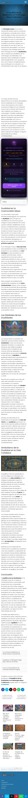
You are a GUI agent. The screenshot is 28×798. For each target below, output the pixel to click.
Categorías (4, 782)
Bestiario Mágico (17, 195)
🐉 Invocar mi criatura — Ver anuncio (14, 185)
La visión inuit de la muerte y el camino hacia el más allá (7, 697)
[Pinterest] (14, 689)
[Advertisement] (14, 82)
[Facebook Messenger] (7, 689)
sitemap (3, 788)
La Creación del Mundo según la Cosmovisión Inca (21, 697)
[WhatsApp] (18, 689)
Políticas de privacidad (7, 784)
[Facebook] (3, 689)
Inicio (2, 780)
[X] (10, 689)
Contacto (3, 786)
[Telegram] (22, 689)
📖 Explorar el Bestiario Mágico (14, 190)
